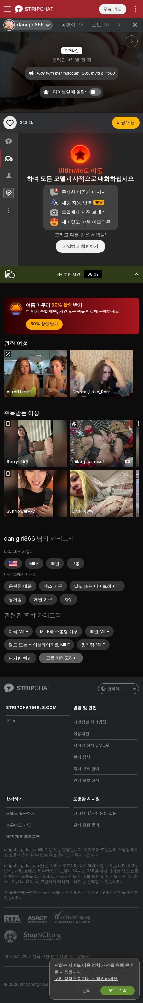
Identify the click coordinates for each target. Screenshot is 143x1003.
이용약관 (81, 733)
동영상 (72, 25)
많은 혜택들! (93, 234)
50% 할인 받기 (44, 324)
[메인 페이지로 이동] (43, 9)
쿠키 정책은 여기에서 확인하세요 (86, 978)
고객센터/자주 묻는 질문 (95, 813)
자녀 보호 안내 (86, 768)
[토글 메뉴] (7, 9)
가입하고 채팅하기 (80, 246)
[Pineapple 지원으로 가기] (11, 936)
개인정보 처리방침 (89, 722)
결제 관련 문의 (86, 825)
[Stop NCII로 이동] (43, 936)
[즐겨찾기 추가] (10, 122)
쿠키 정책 (81, 757)
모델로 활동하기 (20, 813)
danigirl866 (19, 538)
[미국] (13, 563)
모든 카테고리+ (61, 657)
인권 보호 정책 (86, 780)
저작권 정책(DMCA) (91, 745)
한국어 (113, 688)
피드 (122, 25)
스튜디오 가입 (18, 825)
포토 (100, 25)
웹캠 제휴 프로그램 (23, 836)
